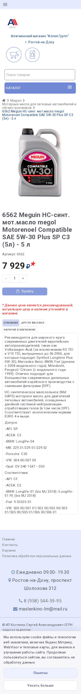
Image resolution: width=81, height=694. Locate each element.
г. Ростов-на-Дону (40, 39)
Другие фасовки (32, 322)
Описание (11, 322)
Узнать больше (40, 685)
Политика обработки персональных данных (36, 556)
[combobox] (39, 74)
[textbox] (40, 74)
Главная (8, 539)
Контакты (10, 545)
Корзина (9, 550)
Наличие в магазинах (20, 329)
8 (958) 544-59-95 (43, 601)
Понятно (41, 673)
